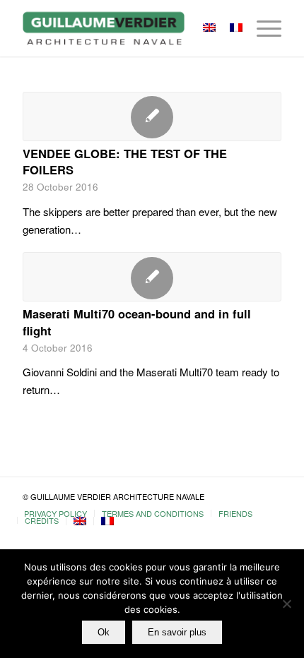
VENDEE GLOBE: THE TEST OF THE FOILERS (125, 161)
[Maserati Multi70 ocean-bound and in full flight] (152, 276)
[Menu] (261, 28)
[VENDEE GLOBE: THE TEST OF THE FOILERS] (152, 116)
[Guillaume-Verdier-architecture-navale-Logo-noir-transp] (126, 28)
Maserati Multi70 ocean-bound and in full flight (137, 321)
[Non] (286, 604)
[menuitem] (261, 28)
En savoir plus (177, 632)
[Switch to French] (107, 521)
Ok (104, 632)
